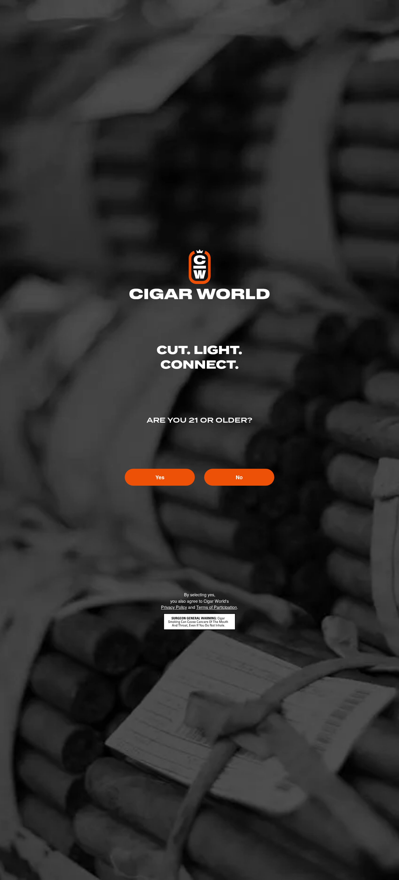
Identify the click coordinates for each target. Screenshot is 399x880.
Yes (159, 477)
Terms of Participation (216, 607)
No (239, 477)
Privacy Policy (174, 607)
